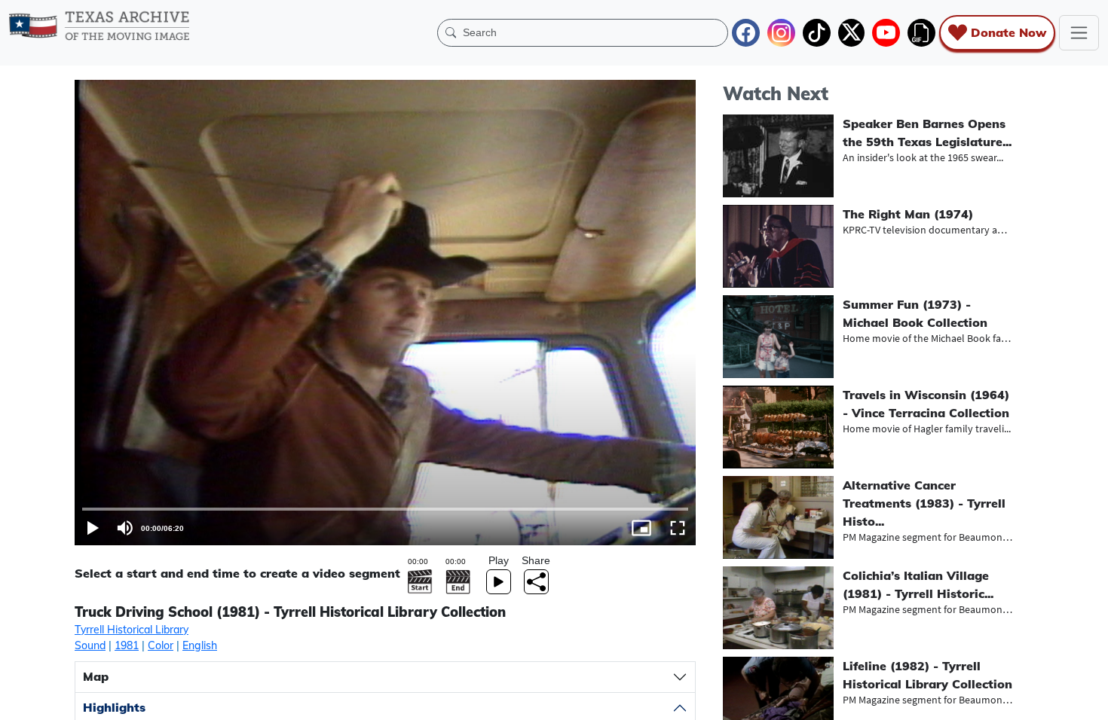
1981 (127, 645)
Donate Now (1008, 32)
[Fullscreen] (678, 528)
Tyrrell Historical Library (131, 629)
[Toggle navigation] (1079, 32)
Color (160, 645)
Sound (90, 645)
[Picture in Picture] (641, 528)
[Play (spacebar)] (93, 528)
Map (96, 676)
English (199, 645)
